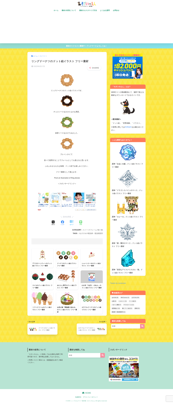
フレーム (93, 230)
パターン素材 (116, 304)
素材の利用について (69, 10)
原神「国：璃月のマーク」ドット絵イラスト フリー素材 (127, 244)
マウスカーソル (129, 304)
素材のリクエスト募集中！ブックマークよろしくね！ (86, 46)
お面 (114, 301)
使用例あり (116, 308)
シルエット (123, 301)
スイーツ (86, 230)
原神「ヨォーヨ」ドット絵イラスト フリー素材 (127, 218)
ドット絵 (132, 301)
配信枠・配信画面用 (95, 233)
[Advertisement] (86, 28)
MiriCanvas (125, 297)
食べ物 (100, 230)
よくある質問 (105, 10)
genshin (115, 297)
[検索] (142, 326)
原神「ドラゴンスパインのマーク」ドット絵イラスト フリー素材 (127, 191)
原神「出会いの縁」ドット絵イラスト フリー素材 (127, 165)
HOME (87, 393)
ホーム (56, 10)
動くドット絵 (127, 308)
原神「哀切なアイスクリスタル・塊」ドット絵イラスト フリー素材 (127, 271)
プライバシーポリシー (90, 397)
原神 (137, 308)
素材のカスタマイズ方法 (88, 10)
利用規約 (128, 127)
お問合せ (116, 10)
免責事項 (78, 397)
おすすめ (83, 233)
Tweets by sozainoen (118, 283)
